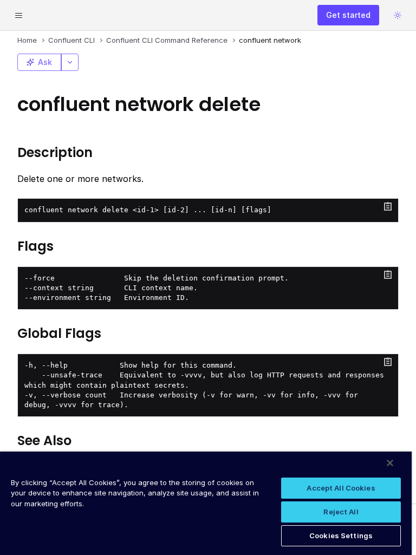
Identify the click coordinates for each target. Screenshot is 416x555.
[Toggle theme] (397, 15)
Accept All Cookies (341, 488)
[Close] (390, 463)
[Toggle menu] (18, 15)
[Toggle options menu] (70, 62)
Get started (348, 14)
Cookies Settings (341, 535)
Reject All (340, 511)
